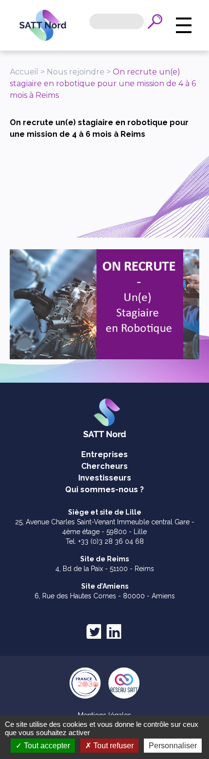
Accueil (24, 71)
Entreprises (104, 454)
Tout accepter (46, 745)
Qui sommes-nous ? (104, 489)
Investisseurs (104, 477)
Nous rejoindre (75, 71)
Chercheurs (104, 466)
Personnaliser (173, 745)
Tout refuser (112, 745)
